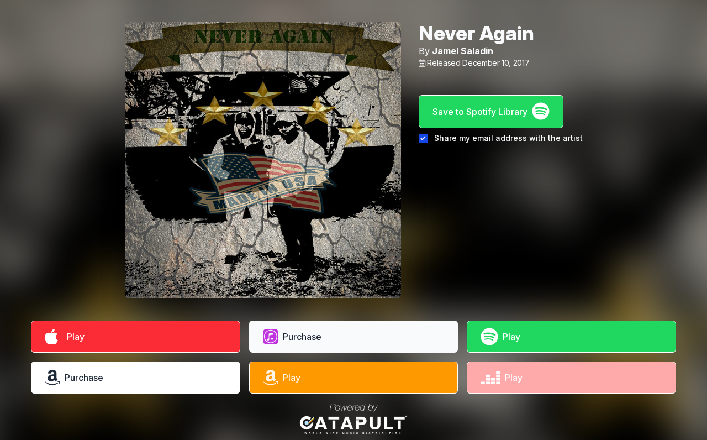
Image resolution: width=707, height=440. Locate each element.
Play (73, 336)
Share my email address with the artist (508, 138)
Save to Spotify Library (479, 111)
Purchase (302, 336)
